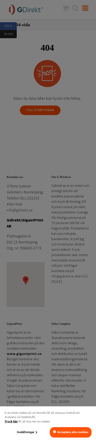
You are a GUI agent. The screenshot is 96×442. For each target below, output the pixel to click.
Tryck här (11, 422)
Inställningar (25, 432)
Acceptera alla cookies (72, 432)
